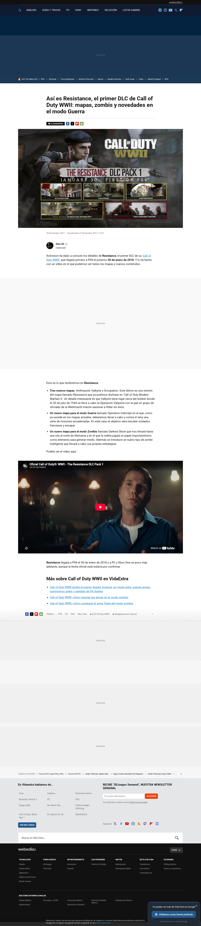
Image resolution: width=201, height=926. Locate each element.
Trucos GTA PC (74, 774)
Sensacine (71, 864)
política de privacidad (138, 802)
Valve (141, 79)
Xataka (22, 864)
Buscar (177, 837)
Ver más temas (27, 825)
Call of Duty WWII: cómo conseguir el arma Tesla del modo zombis (91, 603)
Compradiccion (146, 873)
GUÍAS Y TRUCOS (51, 10)
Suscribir (151, 796)
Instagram (165, 10)
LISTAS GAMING (131, 10)
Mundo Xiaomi (25, 881)
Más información (103, 923)
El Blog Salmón (170, 864)
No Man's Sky (53, 805)
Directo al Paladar (98, 864)
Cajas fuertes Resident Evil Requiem (128, 774)
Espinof (70, 868)
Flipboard (181, 10)
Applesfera (23, 873)
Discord (160, 10)
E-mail (82, 123)
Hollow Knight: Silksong (82, 807)
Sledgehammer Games (126, 614)
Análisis (51, 793)
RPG (43, 79)
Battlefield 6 (81, 814)
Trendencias (145, 864)
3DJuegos (47, 864)
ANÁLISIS (31, 10)
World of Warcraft (86, 79)
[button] (61, 244)
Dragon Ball (24, 805)
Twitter (176, 10)
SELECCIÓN (111, 10)
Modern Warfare (114, 79)
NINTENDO (93, 10)
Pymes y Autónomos (172, 868)
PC (67, 10)
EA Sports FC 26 (55, 814)
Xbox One (82, 614)
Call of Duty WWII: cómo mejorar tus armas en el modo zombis (89, 597)
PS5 (77, 799)
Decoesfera (144, 868)
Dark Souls (129, 79)
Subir (174, 850)
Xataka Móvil (24, 868)
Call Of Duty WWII (100, 614)
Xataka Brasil (24, 904)
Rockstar (52, 79)
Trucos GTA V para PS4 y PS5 (51, 774)
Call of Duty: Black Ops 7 (28, 816)
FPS (60, 614)
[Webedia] (176, 2)
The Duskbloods (67, 79)
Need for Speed (154, 79)
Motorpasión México (124, 900)
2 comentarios (57, 123)
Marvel (100, 79)
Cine (21, 793)
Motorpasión (121, 864)
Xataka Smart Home (27, 877)
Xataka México (25, 900)
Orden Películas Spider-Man (97, 774)
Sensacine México (75, 900)
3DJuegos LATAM (50, 900)
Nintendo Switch (83, 793)
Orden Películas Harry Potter (160, 774)
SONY (78, 10)
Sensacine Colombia (75, 904)
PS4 (73, 614)
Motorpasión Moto (123, 868)
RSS (139, 823)
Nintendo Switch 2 (28, 799)
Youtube (170, 10)
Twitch (145, 823)
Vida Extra (47, 868)
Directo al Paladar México (98, 901)
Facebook (67, 123)
